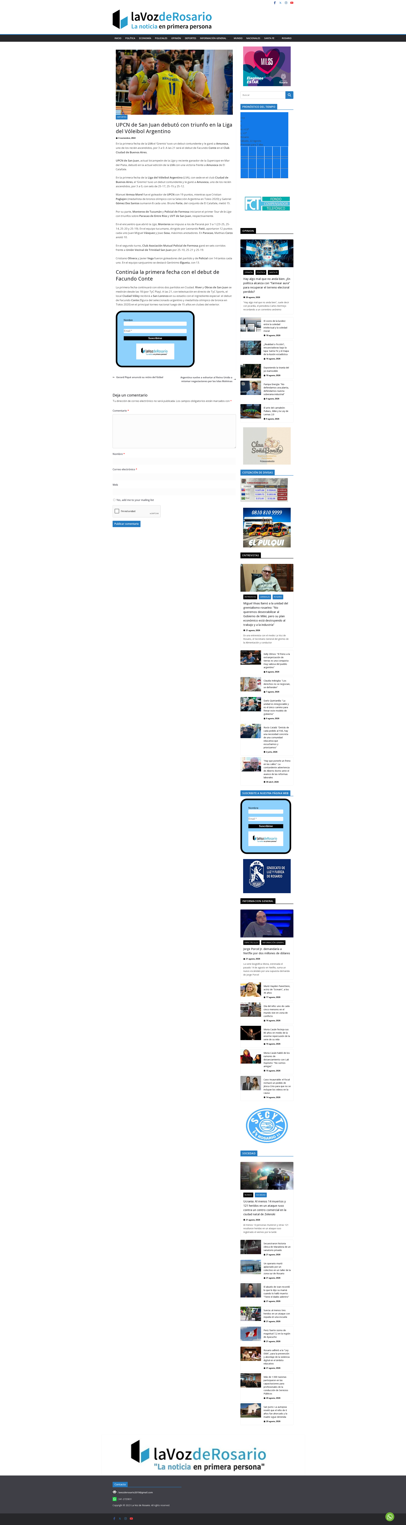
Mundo (238, 38)
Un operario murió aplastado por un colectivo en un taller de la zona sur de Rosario (277, 1268)
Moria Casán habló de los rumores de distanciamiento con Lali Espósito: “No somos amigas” (277, 1059)
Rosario (286, 38)
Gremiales (265, 596)
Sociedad (260, 1195)
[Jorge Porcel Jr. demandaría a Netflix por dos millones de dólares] (266, 923)
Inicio (118, 38)
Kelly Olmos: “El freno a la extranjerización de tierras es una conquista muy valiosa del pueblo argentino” (277, 660)
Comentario (121, 410)
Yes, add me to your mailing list (135, 500)
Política (130, 38)
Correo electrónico (125, 469)
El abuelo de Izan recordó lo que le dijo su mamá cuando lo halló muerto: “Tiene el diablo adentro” (277, 1291)
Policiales (161, 38)
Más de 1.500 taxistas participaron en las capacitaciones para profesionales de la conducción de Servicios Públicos (276, 1385)
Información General (213, 38)
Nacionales (253, 38)
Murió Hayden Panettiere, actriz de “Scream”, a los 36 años (277, 989)
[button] (228, 38)
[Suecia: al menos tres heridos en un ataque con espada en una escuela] (250, 1316)
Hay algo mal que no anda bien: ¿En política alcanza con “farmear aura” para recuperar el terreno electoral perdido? (266, 285)
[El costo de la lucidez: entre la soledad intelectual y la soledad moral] (250, 328)
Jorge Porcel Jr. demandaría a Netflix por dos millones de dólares (266, 951)
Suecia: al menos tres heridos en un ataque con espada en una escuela (277, 1313)
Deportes (190, 38)
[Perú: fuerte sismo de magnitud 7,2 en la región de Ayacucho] (250, 1336)
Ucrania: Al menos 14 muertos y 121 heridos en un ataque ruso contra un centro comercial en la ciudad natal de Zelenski (264, 1207)
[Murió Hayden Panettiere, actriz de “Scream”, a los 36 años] (250, 991)
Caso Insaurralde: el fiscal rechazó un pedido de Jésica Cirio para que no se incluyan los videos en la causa (277, 1086)
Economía (145, 38)
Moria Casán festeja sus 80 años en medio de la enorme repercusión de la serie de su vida (277, 1034)
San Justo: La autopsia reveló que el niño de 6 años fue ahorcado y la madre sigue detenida (275, 1411)
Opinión (176, 38)
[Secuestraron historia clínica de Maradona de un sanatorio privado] (250, 1249)
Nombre (128, 320)
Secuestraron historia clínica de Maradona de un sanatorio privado (277, 1247)
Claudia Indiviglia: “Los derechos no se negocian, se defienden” (277, 684)
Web (115, 484)
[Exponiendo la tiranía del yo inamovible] (250, 371)
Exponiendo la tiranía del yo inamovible (276, 369)
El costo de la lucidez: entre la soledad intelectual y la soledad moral (275, 325)
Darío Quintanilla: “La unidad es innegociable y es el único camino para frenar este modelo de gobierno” (276, 707)
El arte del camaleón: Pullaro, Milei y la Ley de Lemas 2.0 (276, 411)
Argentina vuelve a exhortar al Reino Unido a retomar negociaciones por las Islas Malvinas (206, 379)
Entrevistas (250, 596)
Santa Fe (269, 38)
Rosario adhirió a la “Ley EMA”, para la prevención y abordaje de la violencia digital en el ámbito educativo (277, 1357)
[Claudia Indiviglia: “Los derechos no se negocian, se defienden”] (250, 686)
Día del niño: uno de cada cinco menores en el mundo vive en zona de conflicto (277, 1011)
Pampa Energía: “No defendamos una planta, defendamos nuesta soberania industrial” (276, 389)
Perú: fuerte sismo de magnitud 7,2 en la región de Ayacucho (277, 1333)
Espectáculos (251, 942)
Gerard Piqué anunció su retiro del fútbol (139, 377)
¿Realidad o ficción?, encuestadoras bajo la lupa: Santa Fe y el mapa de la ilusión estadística (276, 349)
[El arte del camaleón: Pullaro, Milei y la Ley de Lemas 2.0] (250, 413)
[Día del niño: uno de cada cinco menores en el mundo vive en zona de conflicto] (250, 1013)
